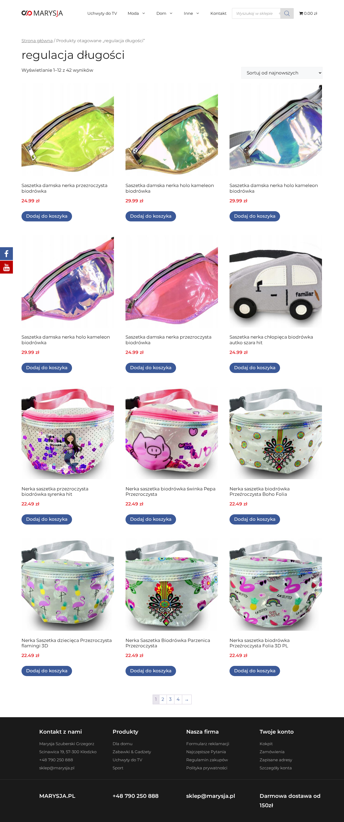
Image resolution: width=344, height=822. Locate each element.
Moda (133, 13)
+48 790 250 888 (136, 796)
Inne (188, 13)
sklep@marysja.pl (210, 796)
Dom (161, 13)
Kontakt (218, 13)
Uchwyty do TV (102, 13)
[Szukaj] (287, 13)
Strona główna (37, 40)
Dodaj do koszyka (46, 216)
